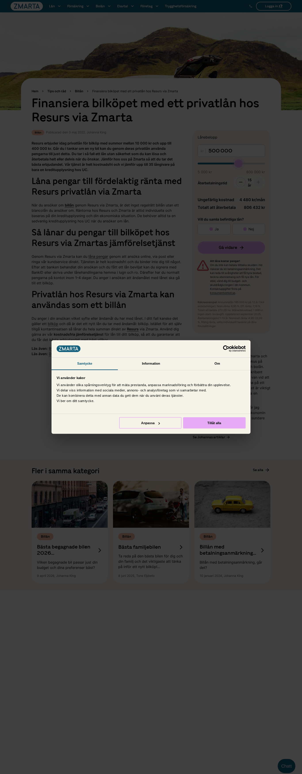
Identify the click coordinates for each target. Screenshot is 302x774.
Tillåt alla (214, 423)
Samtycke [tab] (84, 363)
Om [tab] (217, 363)
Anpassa (148, 423)
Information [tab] (151, 363)
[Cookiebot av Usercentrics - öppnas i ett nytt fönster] (226, 348)
